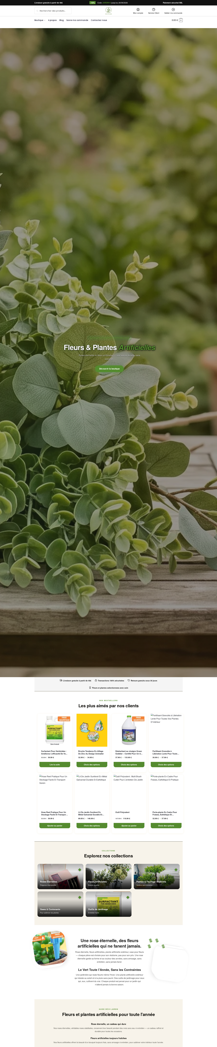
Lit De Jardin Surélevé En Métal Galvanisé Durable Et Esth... (90, 813)
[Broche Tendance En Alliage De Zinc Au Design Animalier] (92, 730)
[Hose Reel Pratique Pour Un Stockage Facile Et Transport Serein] (54, 791)
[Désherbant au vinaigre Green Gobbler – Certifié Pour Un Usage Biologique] (129, 730)
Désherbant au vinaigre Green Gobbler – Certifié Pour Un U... (128, 752)
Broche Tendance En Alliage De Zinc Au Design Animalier (91, 752)
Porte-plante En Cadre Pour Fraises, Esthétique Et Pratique (165, 813)
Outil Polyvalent (122, 812)
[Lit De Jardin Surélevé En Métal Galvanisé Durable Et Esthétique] (92, 791)
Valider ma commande (173, 13)
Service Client (153, 13)
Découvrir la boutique (109, 368)
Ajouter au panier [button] (54, 825)
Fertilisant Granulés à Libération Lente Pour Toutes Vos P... (165, 752)
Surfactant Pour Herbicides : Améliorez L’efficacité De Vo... (54, 752)
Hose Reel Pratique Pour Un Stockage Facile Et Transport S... (54, 813)
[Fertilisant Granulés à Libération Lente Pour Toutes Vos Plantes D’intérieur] (166, 730)
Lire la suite (55, 764)
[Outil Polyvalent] (129, 791)
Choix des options (92, 764)
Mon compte (138, 13)
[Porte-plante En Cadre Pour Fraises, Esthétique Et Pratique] (166, 791)
